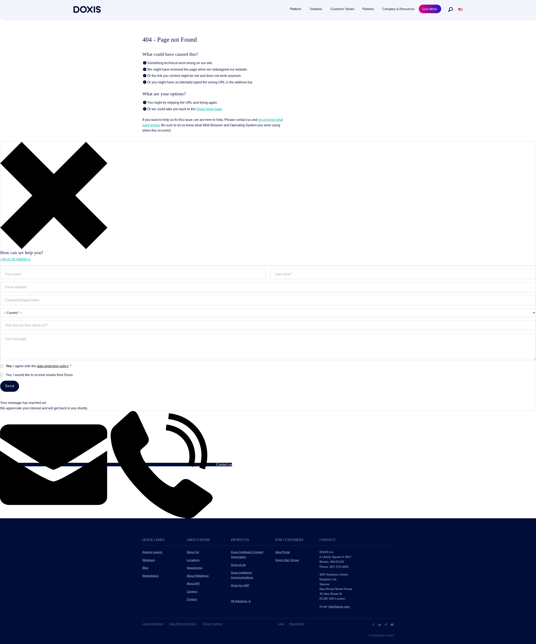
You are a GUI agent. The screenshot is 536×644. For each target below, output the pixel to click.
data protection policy (52, 366)
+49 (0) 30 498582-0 (15, 259)
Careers (192, 591)
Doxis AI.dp (238, 564)
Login (281, 623)
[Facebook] (374, 624)
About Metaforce (198, 575)
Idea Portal (282, 552)
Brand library (297, 623)
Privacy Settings (212, 623)
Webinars (148, 560)
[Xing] (386, 624)
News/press (194, 567)
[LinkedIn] (380, 624)
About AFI (193, 583)
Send (9, 386)
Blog (145, 567)
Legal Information (152, 623)
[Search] (450, 9)
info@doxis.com (339, 606)
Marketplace (150, 575)
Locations (193, 560)
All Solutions (240, 601)
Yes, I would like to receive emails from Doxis (39, 375)
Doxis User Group (287, 560)
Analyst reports (152, 552)
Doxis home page (209, 109)
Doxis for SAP (240, 585)
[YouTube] (392, 624)
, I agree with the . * (38, 366)
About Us (193, 552)
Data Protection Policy (182, 623)
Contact (192, 599)
